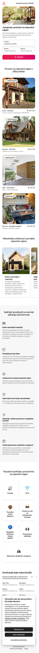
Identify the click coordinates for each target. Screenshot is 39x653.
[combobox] (19, 44)
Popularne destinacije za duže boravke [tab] (15, 577)
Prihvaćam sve (19, 629)
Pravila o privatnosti (16, 649)
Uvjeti (26, 649)
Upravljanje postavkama (19, 640)
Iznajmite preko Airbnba (25, 3)
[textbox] (10, 51)
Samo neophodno (19, 635)
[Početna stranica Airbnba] (3, 3)
